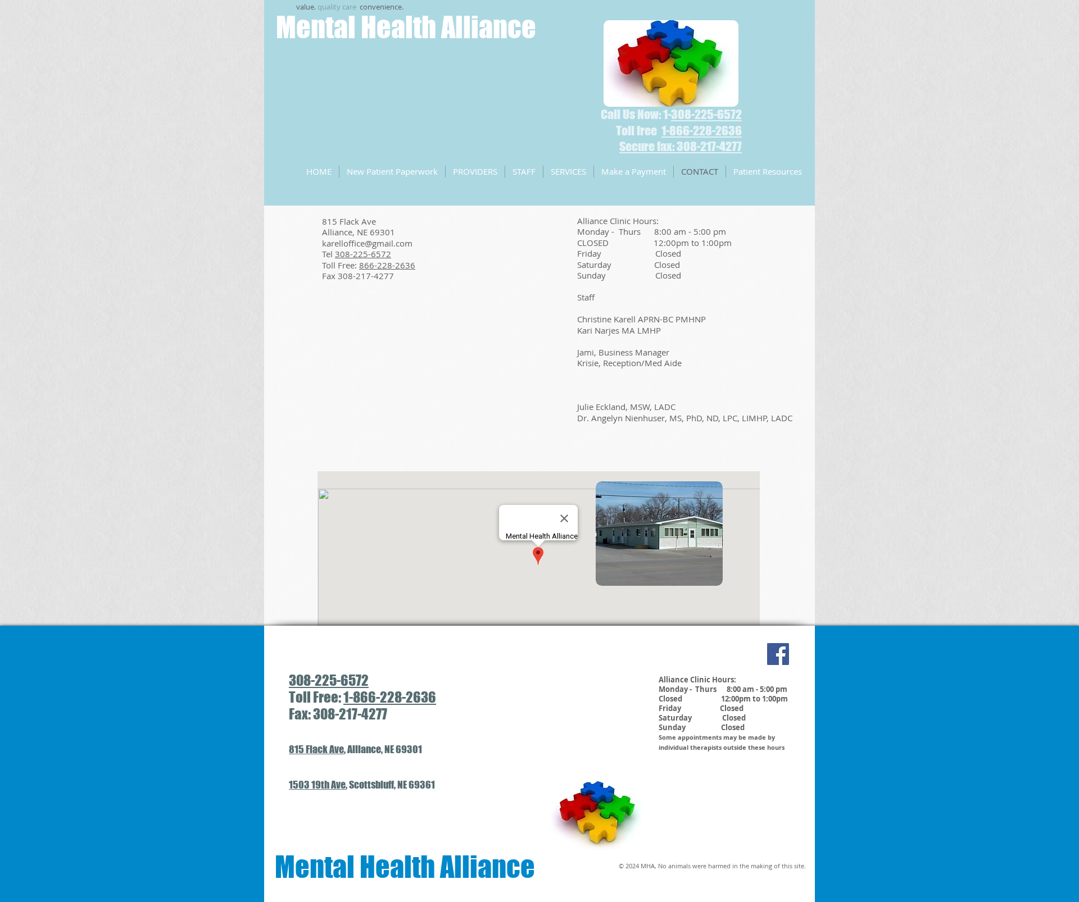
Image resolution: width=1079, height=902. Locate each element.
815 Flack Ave (316, 749)
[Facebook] (778, 654)
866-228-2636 (387, 265)
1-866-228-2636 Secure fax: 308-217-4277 (680, 138)
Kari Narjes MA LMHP (619, 330)
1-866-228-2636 (389, 697)
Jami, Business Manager (623, 352)
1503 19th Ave (317, 784)
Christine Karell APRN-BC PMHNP (641, 319)
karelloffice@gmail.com (367, 243)
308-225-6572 (706, 114)
